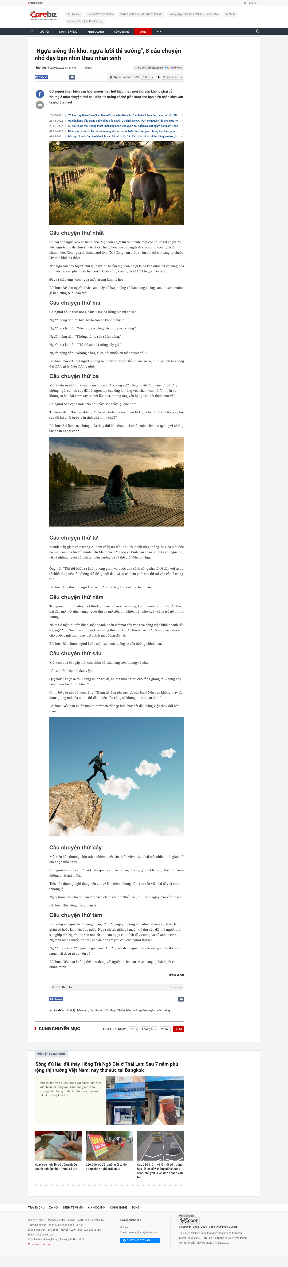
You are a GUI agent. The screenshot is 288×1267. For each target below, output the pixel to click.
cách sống (163, 1010)
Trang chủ (36, 1207)
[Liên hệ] (72, 77)
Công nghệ (118, 1207)
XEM (179, 1029)
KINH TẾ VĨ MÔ (68, 31)
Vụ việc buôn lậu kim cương (85, 21)
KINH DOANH (95, 31)
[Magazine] (35, 3)
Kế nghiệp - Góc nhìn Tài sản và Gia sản (194, 14)
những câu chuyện (144, 1010)
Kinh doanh (96, 1207)
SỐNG (143, 31)
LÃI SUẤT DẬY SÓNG (100, 14)
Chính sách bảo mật (39, 1244)
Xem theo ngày (114, 1029)
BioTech (230, 14)
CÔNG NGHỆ (121, 31)
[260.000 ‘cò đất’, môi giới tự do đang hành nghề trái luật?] (109, 1146)
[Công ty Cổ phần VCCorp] (189, 1219)
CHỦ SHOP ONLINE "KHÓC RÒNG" (141, 14)
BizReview (74, 14)
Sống (88, 67)
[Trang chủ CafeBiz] (32, 31)
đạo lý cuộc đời (99, 1010)
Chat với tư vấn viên (138, 1241)
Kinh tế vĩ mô (73, 1207)
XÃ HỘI (44, 31)
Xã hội (54, 1207)
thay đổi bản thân (120, 1010)
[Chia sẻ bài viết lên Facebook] (40, 94)
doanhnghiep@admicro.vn (143, 1232)
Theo (117, 987)
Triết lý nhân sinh (77, 1010)
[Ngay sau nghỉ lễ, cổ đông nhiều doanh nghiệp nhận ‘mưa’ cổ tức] (58, 1146)
